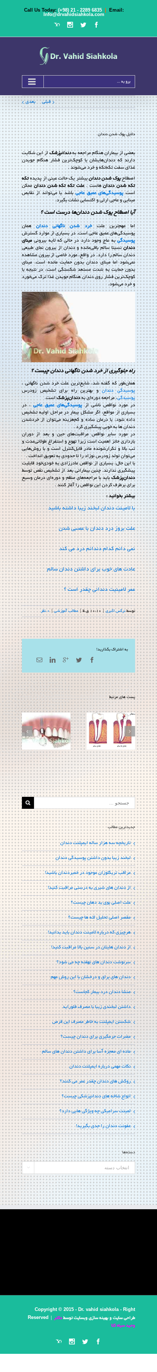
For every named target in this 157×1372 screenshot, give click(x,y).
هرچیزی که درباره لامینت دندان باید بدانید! (89, 932)
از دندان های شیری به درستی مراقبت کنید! (89, 888)
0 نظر (45, 611)
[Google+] (66, 660)
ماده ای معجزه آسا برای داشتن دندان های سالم (86, 1051)
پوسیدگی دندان (118, 391)
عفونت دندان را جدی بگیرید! (103, 1126)
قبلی (46, 102)
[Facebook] (96, 25)
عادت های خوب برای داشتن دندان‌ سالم (91, 569)
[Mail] (39, 660)
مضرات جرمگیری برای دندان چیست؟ (96, 1037)
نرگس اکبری (115, 611)
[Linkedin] (52, 660)
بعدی (30, 102)
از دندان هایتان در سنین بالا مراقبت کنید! (91, 947)
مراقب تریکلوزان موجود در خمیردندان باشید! (88, 873)
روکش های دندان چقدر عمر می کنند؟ (95, 1081)
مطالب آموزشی (66, 611)
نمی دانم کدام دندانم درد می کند (97, 549)
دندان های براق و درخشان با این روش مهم (91, 977)
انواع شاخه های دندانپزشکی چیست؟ (96, 1096)
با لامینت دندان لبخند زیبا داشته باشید (91, 508)
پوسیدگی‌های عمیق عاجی (100, 193)
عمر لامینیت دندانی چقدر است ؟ (99, 590)
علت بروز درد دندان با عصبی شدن (97, 529)
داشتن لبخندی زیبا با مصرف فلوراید (96, 1007)
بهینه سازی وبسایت (91, 1318)
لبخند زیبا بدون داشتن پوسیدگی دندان (93, 858)
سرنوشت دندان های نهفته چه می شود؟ (94, 962)
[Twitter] (83, 25)
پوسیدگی (126, 240)
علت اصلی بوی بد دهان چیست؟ (101, 902)
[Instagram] (70, 25)
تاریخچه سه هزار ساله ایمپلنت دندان (95, 843)
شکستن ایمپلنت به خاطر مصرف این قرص (91, 1022)
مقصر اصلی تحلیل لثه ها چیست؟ (99, 917)
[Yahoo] (57, 25)
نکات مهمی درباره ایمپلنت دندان (100, 1066)
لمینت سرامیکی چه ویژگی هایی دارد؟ (95, 1111)
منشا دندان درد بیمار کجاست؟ (102, 992)
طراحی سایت (124, 1318)
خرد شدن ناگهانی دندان (64, 226)
